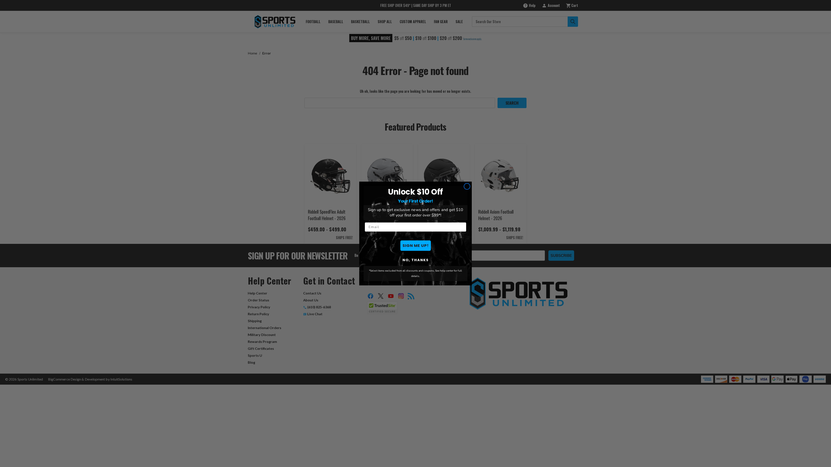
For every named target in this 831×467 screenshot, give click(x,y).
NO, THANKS (416, 259)
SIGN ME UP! (416, 245)
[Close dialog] (467, 186)
